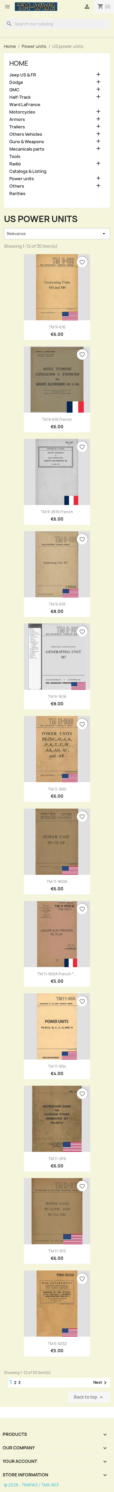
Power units (21, 179)
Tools (14, 156)
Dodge (16, 82)
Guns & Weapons (26, 142)
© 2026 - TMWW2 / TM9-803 (31, 1485)
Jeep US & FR (22, 75)
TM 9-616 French (57, 419)
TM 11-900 (57, 789)
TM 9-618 (57, 604)
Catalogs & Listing (27, 171)
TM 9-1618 (57, 696)
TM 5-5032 (57, 1343)
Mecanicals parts (26, 149)
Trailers (17, 127)
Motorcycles (22, 112)
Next (100, 1383)
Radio (15, 164)
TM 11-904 (57, 1066)
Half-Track (20, 97)
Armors (17, 119)
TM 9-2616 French (57, 511)
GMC (14, 90)
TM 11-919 (57, 1158)
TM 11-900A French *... (57, 973)
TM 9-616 (57, 327)
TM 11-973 (57, 1251)
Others (16, 186)
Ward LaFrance (24, 104)
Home (18, 63)
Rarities (17, 193)
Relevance (57, 234)
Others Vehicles (25, 134)
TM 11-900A (57, 881)
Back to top (89, 1397)
